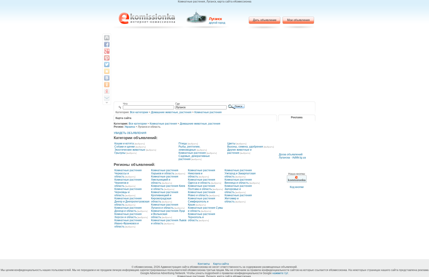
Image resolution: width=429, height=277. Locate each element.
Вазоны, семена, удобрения (245, 146)
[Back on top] (106, 37)
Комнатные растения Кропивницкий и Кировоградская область (164, 197)
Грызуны (120, 152)
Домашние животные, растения (171, 112)
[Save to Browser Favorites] (106, 71)
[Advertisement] (214, 66)
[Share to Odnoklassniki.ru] (106, 84)
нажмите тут (280, 273)
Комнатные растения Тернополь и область (201, 217)
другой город (217, 22)
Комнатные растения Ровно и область (201, 194)
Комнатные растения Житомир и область (238, 198)
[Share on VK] (106, 78)
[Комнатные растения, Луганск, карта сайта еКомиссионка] (147, 18)
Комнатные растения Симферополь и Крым (201, 201)
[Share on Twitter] (106, 64)
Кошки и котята (124, 143)
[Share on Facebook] (106, 44)
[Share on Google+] (106, 51)
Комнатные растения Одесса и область (201, 181)
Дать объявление (264, 20)
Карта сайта (221, 263)
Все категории (139, 112)
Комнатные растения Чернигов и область (128, 182)
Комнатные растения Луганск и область (164, 206)
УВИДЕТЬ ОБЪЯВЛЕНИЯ (130, 133)
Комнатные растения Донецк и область (128, 209)
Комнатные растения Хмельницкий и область (164, 179)
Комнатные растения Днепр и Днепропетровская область (131, 201)
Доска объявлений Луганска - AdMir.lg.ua (292, 156)
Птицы (183, 143)
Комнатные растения (208, 112)
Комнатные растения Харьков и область (164, 172)
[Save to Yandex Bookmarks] (106, 91)
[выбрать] (140, 143)
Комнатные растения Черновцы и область (128, 192)
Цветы (231, 143)
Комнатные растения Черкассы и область (128, 173)
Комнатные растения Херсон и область (128, 215)
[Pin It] (106, 57)
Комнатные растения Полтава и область (201, 187)
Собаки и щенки (124, 146)
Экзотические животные (129, 149)
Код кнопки (297, 187)
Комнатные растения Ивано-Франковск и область (128, 223)
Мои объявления (298, 20)
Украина (129, 126)
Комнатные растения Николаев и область (201, 173)
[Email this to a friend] (106, 98)
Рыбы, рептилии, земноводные (189, 148)
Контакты (204, 263)
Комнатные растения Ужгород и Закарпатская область (240, 173)
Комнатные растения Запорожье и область (238, 189)
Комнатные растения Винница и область (238, 181)
